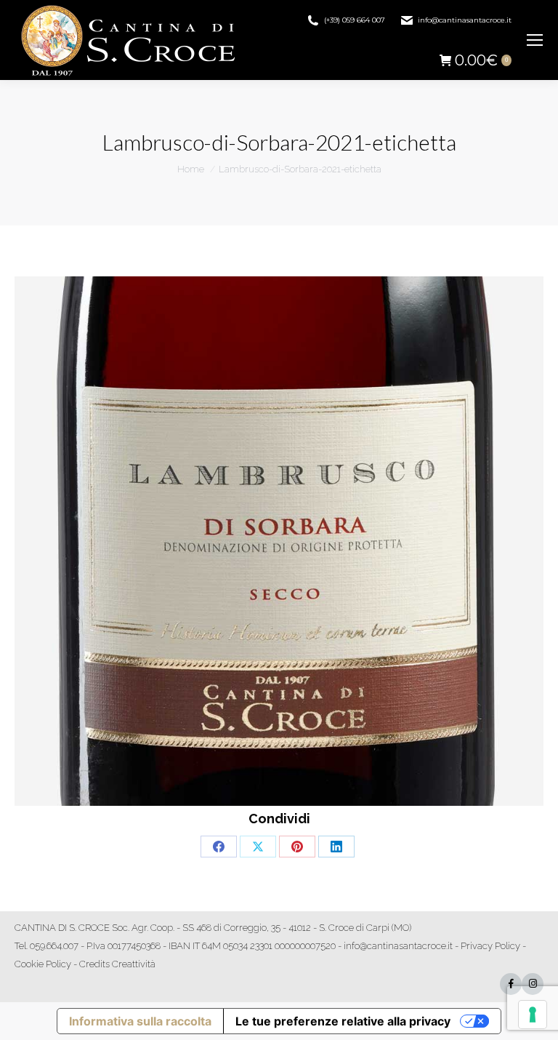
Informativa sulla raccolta (140, 1021)
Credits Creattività (117, 964)
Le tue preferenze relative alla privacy (342, 1021)
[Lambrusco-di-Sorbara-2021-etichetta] (279, 541)
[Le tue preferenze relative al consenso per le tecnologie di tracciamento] (532, 1014)
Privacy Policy (490, 945)
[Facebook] (511, 984)
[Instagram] (532, 984)
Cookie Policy (43, 964)
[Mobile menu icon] (534, 40)
